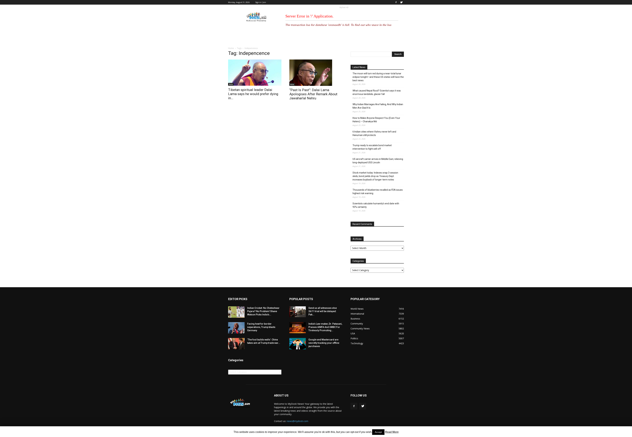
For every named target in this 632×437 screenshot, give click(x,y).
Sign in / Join (260, 2)
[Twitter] (401, 2)
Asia (231, 84)
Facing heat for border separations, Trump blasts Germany (261, 327)
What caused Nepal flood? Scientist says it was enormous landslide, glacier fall (377, 92)
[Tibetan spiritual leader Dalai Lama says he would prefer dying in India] (254, 72)
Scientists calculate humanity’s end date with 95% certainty (376, 205)
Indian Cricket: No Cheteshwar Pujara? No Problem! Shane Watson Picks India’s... (263, 311)
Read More (392, 432)
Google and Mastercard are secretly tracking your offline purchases (323, 343)
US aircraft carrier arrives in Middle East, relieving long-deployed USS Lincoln (378, 161)
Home (231, 48)
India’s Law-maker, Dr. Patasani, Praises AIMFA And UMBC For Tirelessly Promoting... (325, 327)
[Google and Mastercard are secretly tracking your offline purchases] (297, 343)
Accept (378, 432)
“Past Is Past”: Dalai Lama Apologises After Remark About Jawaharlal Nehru (313, 94)
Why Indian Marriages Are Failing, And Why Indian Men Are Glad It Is (378, 106)
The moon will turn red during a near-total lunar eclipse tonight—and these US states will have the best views (378, 77)
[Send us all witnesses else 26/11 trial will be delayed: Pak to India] (297, 311)
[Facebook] (396, 2)
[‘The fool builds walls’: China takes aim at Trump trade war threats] (236, 343)
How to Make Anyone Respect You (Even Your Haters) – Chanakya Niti (376, 120)
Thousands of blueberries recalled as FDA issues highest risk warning (378, 192)
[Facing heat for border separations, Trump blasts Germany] (236, 328)
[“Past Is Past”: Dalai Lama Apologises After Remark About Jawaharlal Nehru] (316, 72)
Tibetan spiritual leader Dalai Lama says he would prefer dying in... (253, 94)
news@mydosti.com (297, 421)
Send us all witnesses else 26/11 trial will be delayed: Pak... (322, 311)
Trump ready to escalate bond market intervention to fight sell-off (372, 147)
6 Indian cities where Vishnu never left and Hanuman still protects (374, 133)
